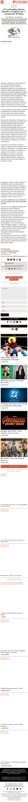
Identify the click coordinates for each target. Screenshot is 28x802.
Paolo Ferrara (5, 654)
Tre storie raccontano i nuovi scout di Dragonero (12, 725)
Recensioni (4, 510)
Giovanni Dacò (5, 728)
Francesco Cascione (6, 765)
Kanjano (4, 617)
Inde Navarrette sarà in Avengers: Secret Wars (12, 381)
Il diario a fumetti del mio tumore (11, 583)
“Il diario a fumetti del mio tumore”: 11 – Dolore (12, 614)
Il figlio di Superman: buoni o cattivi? (12, 688)
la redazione (19, 17)
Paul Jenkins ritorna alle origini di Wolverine (12, 459)
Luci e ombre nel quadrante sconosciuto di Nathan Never (12, 541)
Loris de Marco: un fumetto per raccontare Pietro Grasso (13, 762)
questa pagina (24, 778)
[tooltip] (8, 260)
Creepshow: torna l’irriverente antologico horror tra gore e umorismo (13, 651)
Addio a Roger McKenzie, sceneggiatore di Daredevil (10, 358)
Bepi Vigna (14, 279)
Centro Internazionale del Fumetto (10, 251)
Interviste (4, 732)
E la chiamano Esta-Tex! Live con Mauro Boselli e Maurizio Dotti (14, 505)
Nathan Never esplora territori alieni (11, 575)
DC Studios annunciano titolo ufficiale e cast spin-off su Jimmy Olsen (14, 405)
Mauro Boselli (16, 277)
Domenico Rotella (6, 690)
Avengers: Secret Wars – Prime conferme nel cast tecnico (11, 432)
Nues (7, 277)
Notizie (14, 6)
